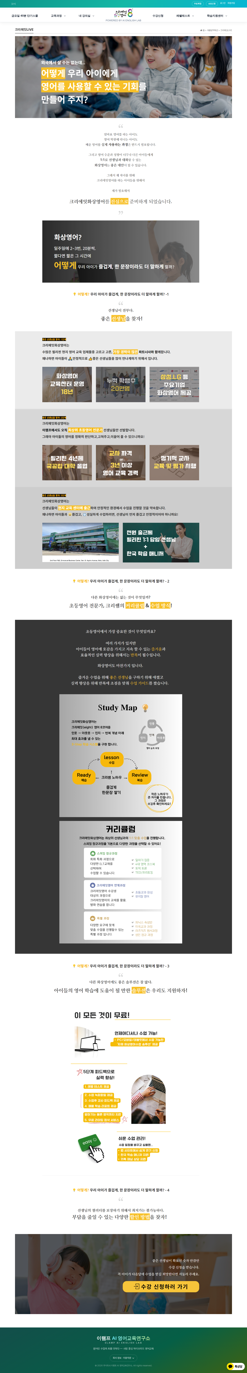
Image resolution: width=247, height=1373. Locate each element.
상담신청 (212, 4)
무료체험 (197, 4)
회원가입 (231, 3)
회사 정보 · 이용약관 (122, 1358)
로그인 (222, 3)
